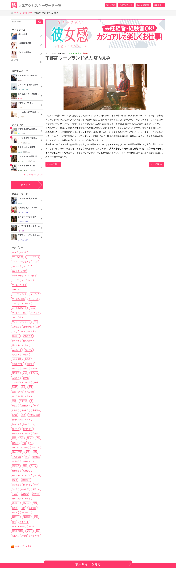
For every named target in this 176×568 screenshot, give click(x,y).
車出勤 (27, 498)
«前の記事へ (53, 164)
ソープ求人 (34, 294)
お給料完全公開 (126, 5)
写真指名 (15, 354)
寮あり (15, 406)
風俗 (14, 522)
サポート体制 (17, 276)
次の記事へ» (156, 164)
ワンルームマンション (21, 322)
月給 (26, 447)
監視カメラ (27, 461)
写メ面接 (28, 350)
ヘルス (33, 308)
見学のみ (36, 489)
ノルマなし (16, 303)
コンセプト (158, 5)
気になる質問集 (143, 5)
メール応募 (34, 313)
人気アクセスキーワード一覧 (39, 5)
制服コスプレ (17, 364)
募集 (25, 368)
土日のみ (34, 373)
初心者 (27, 359)
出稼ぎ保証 (16, 359)
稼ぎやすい (16, 475)
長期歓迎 (32, 508)
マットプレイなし (19, 313)
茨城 (36, 485)
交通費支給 (27, 327)
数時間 (27, 433)
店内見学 (25, 410)
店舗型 (15, 415)
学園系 (15, 387)
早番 (24, 443)
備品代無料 (27, 341)
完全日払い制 (17, 392)
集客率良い (25, 512)
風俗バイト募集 (18, 526)
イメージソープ (33, 257)
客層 (14, 401)
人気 (14, 331)
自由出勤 (26, 485)
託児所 (15, 494)
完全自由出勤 (17, 396)
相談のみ (15, 466)
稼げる (27, 475)
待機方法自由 (17, 420)
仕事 (21, 331)
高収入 (15, 536)
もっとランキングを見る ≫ (33, 174)
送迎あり (15, 503)
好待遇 (27, 382)
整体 (36, 433)
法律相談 (36, 457)
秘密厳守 (15, 471)
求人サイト (27, 185)
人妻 (38, 327)
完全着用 (30, 392)
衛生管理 (25, 489)
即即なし (34, 368)
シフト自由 (31, 276)
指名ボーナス (28, 424)
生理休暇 (15, 461)
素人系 (37, 475)
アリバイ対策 (17, 257)
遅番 (35, 503)
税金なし (26, 471)
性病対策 (15, 424)
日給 (38, 438)
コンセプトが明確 (19, 271)
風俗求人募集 (17, 531)
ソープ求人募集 (18, 299)
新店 (14, 438)
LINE (14, 252)
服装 (35, 452)
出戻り (26, 354)
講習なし (36, 494)
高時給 (24, 536)
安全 (30, 387)
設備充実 (25, 494)
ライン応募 (16, 317)
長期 (23, 508)
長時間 (15, 508)
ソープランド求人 (19, 294)
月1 (31, 443)
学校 (23, 387)
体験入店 (30, 331)
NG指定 (23, 252)
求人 (27, 457)
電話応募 (26, 517)
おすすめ (15, 266)
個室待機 (15, 341)
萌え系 (15, 489)
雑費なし (15, 517)
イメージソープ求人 (20, 262)
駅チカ (29, 531)
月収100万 (16, 447)
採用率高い (27, 429)
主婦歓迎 (15, 327)
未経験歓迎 (16, 457)
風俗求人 (32, 526)
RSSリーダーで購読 (23, 546)
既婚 (21, 438)
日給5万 (15, 443)
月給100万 (36, 447)
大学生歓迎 (16, 382)
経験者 (15, 480)
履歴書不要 (25, 406)
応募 (28, 420)
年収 (36, 406)
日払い (29, 438)
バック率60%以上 (19, 308)
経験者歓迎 (25, 480)
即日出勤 (15, 373)
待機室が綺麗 (34, 415)
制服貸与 (30, 364)
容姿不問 (23, 401)
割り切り (15, 368)
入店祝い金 (16, 350)
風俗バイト (24, 522)
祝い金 (33, 466)
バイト (27, 303)
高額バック (35, 536)
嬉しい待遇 (110, 5)
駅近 (38, 531)
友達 (25, 373)
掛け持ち (15, 429)
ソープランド (17, 289)
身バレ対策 (16, 498)
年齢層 (15, 410)
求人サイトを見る (88, 564)
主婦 (36, 322)
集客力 (15, 512)
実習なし (30, 396)
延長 (23, 415)
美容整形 (15, 485)
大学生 (26, 378)
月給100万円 (17, 452)
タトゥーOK (33, 299)
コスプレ (26, 266)
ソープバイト (26, 280)
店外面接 (36, 410)
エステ (35, 262)
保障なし (15, 336)
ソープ (15, 280)
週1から (26, 503)
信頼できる (27, 336)
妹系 (36, 382)
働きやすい (16, 345)
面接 (36, 517)
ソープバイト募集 (19, 285)
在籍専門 (15, 378)
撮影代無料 (16, 433)
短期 (25, 466)
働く (27, 345)
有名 (28, 452)
